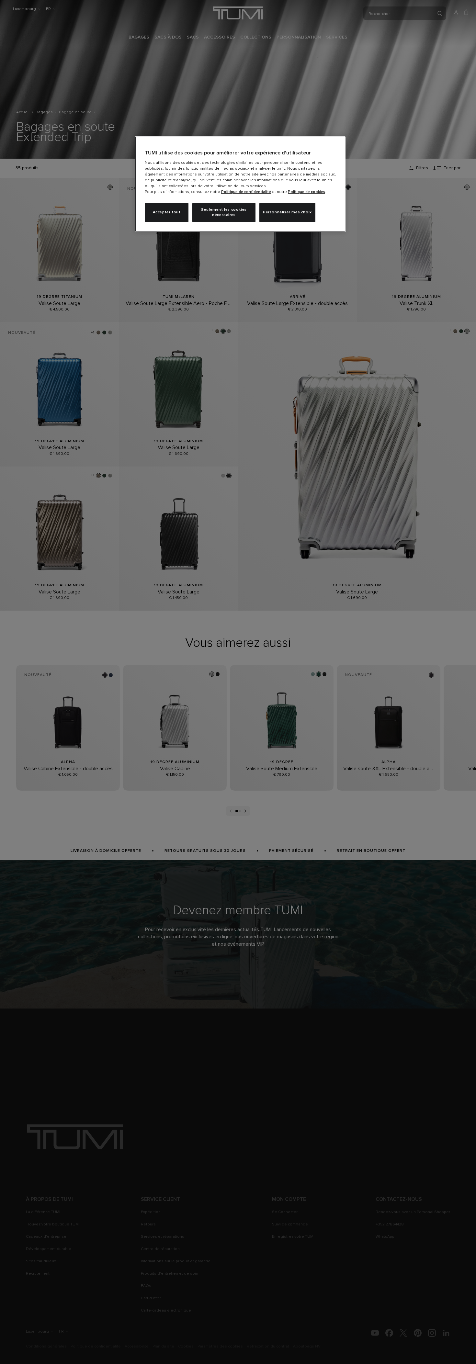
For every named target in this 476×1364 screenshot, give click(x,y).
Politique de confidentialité (246, 192)
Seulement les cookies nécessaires (224, 212)
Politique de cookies (306, 192)
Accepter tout (167, 212)
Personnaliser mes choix (287, 212)
